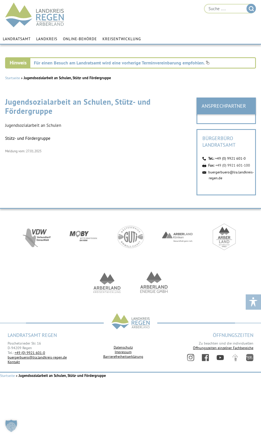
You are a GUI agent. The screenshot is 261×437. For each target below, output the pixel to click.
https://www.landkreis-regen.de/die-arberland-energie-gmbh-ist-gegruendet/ (154, 282)
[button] (11, 426)
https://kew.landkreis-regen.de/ (107, 282)
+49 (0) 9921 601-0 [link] (30, 352)
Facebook (205, 357)
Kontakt (14, 362)
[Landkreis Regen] (130, 321)
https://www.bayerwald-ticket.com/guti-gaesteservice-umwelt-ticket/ (130, 237)
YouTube (220, 357)
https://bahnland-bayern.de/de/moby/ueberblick (83, 237)
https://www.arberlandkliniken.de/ (177, 237)
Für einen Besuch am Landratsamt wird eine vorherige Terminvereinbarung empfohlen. (120, 63)
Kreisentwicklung (121, 38)
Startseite (12, 78)
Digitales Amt (235, 357)
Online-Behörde (80, 38)
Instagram (190, 357)
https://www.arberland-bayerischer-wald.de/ (224, 237)
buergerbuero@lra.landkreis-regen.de (37, 357)
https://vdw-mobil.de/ (36, 237)
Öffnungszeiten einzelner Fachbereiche (223, 348)
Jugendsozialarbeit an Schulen (33, 125)
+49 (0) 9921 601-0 (230, 158)
